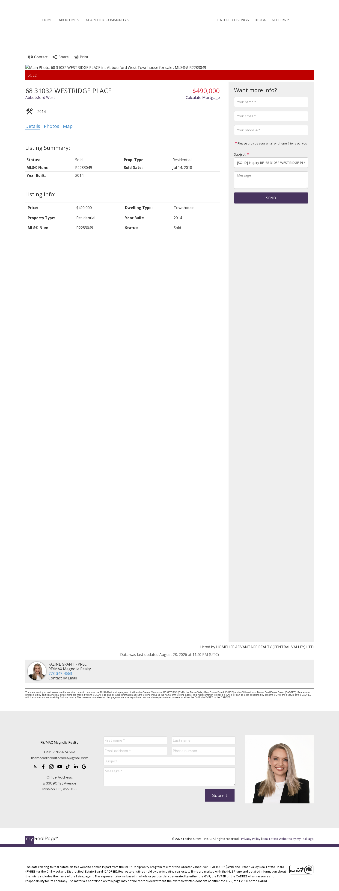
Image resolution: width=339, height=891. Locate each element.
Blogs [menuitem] (260, 20)
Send (271, 198)
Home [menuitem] (47, 20)
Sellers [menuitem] (279, 20)
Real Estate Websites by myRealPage (288, 839)
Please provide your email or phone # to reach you (272, 143)
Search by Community (106, 20)
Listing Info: (40, 194)
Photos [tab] (51, 126)
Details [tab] (32, 126)
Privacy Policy (250, 839)
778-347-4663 (60, 673)
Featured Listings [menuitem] (232, 20)
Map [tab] (68, 126)
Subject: (240, 154)
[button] (35, 766)
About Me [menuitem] (68, 20)
